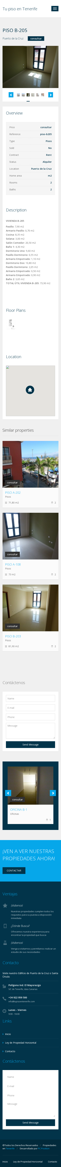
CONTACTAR (14, 870)
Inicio (8, 1034)
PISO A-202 (13, 493)
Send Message (31, 744)
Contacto (10, 1051)
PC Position (43, 1148)
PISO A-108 (13, 564)
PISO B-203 (13, 636)
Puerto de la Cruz (13, 38)
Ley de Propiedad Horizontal (20, 1042)
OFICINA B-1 (18, 810)
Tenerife (10, 1148)
